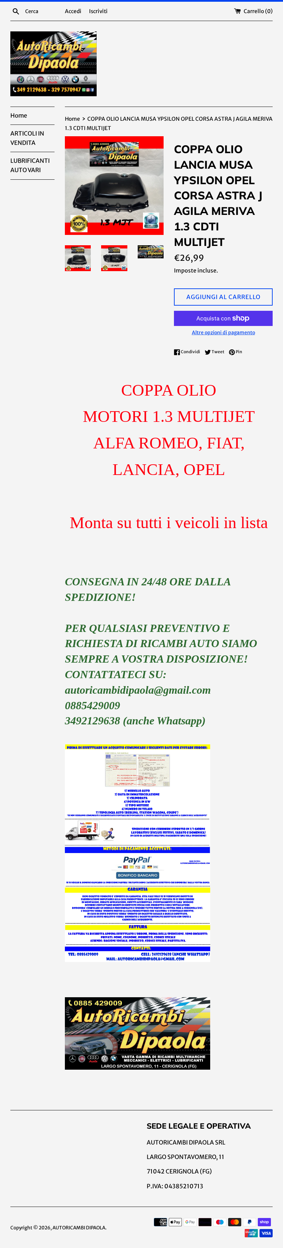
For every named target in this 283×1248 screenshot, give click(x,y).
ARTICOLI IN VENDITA (27, 138)
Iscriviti (98, 11)
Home (18, 115)
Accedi (73, 11)
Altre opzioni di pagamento (223, 332)
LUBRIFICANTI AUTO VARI (30, 165)
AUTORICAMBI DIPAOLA (78, 1228)
